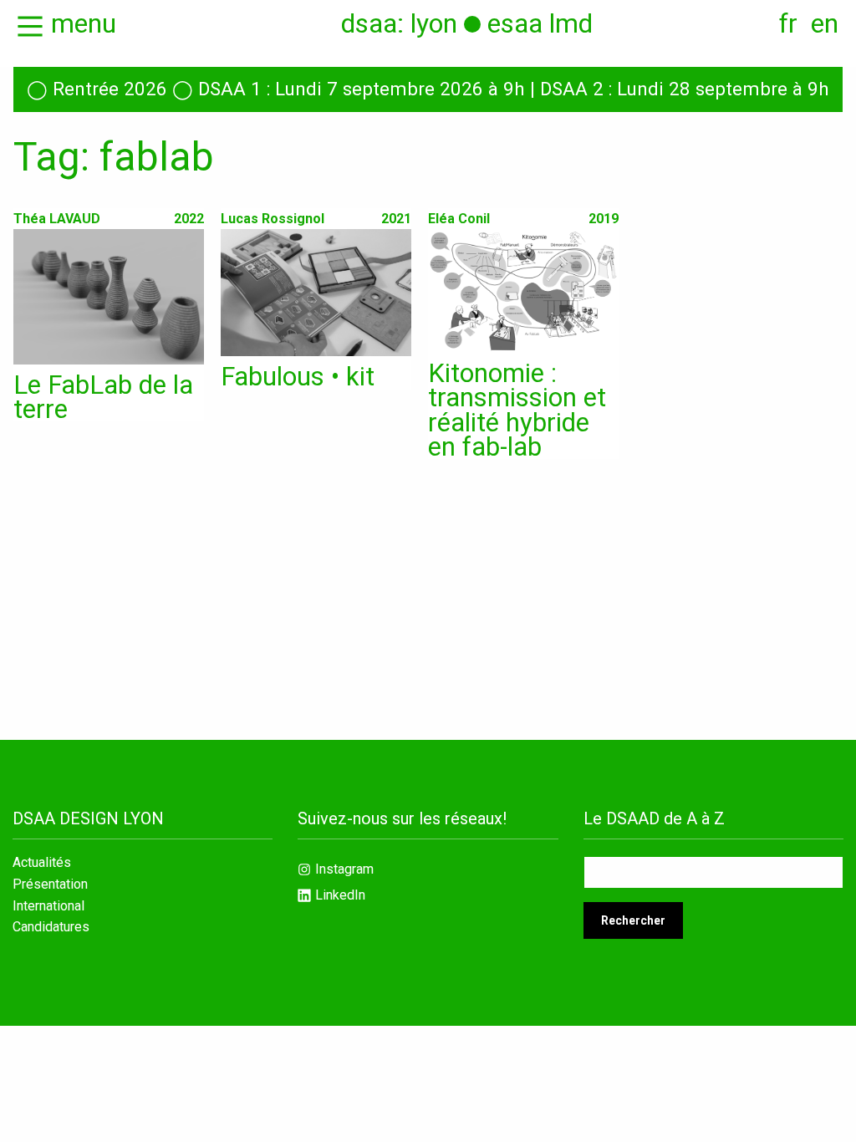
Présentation (50, 884)
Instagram (344, 869)
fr (788, 23)
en (824, 23)
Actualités (42, 862)
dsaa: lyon (399, 23)
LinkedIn (340, 895)
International (48, 906)
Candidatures (51, 927)
